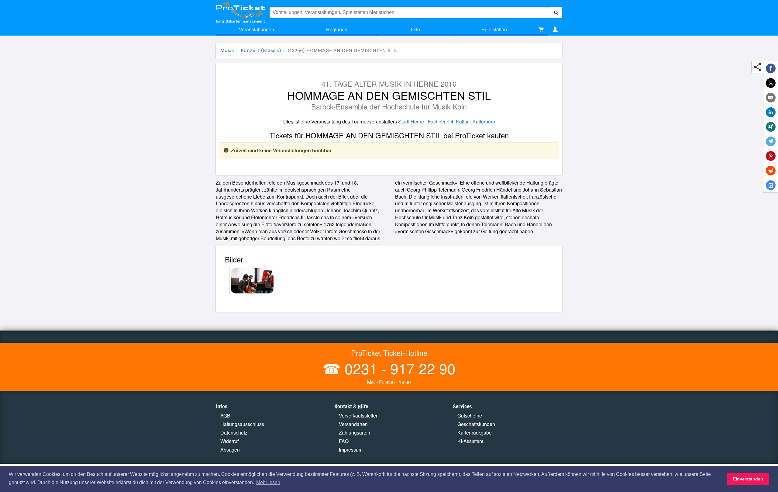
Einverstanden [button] (748, 478)
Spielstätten (494, 29)
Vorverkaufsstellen (359, 415)
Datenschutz (233, 432)
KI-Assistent (470, 441)
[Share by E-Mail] (771, 97)
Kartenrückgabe (474, 432)
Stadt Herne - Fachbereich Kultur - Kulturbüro (446, 121)
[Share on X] (771, 83)
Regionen (336, 29)
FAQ (344, 441)
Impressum (351, 449)
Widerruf (229, 441)
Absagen (230, 449)
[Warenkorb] (541, 29)
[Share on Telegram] (771, 141)
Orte (415, 29)
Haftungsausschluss (242, 424)
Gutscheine (469, 415)
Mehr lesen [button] (268, 482)
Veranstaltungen (256, 29)
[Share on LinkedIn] (771, 112)
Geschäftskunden (476, 424)
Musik (227, 50)
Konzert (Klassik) (261, 50)
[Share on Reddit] (771, 170)
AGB (225, 415)
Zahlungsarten (354, 432)
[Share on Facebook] (771, 68)
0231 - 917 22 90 (398, 368)
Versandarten (353, 424)
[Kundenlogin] (555, 29)
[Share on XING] (771, 127)
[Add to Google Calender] (771, 185)
